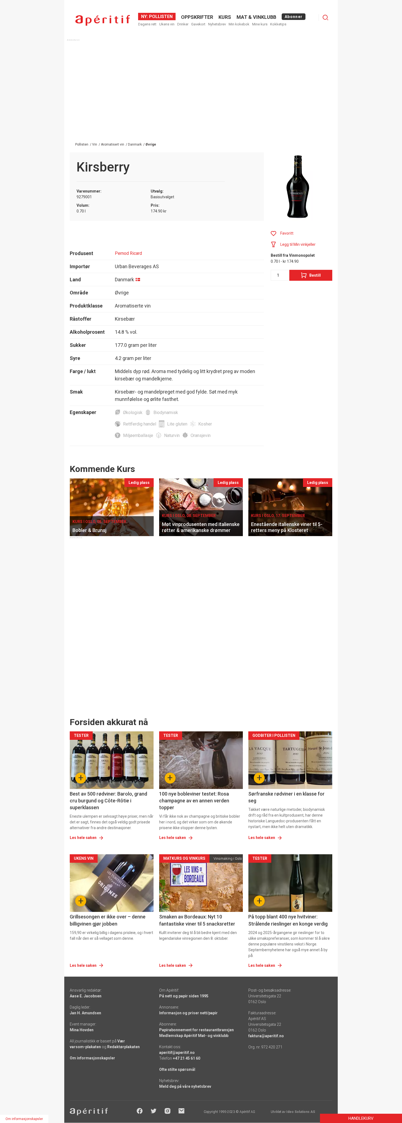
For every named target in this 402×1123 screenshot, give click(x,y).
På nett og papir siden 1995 (183, 996)
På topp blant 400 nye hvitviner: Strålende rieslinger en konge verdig (288, 920)
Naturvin (172, 435)
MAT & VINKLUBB (256, 17)
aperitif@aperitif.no (177, 1052)
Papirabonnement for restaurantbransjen (196, 1030)
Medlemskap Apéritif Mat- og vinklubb (193, 1035)
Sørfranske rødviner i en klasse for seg (286, 797)
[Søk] (325, 17)
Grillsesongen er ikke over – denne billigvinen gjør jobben (107, 920)
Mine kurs (259, 24)
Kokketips (278, 24)
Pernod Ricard (128, 253)
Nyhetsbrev (217, 24)
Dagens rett (147, 24)
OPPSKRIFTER (197, 17)
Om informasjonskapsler (92, 1058)
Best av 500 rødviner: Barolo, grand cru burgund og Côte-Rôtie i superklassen (108, 800)
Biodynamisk (165, 412)
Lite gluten (177, 424)
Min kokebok (239, 24)
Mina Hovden (82, 1030)
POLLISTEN (160, 16)
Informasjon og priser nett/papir (188, 1013)
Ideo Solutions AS (300, 1112)
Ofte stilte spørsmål (177, 1069)
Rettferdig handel (139, 424)
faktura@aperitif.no (266, 1036)
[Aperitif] (102, 20)
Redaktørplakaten (123, 1047)
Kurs (225, 17)
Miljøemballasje (138, 435)
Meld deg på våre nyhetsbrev (185, 1086)
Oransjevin (201, 435)
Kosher (205, 424)
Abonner (293, 16)
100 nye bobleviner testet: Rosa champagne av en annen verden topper (194, 800)
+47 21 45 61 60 (186, 1058)
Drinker (182, 24)
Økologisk (132, 412)
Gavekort (198, 24)
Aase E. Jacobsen (85, 996)
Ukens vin (166, 24)
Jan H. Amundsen (85, 1013)
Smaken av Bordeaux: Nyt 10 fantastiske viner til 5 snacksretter (197, 920)
